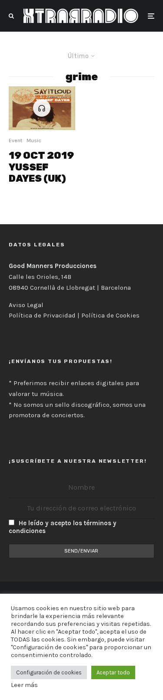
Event (15, 140)
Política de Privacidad (42, 315)
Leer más (24, 685)
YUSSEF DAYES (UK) (41, 167)
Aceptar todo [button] (113, 672)
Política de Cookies (110, 315)
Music (34, 140)
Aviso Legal (26, 305)
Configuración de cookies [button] (49, 672)
